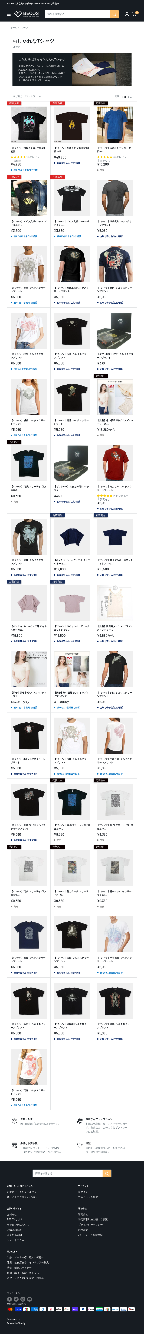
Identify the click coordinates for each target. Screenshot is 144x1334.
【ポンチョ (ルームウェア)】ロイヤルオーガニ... (72, 562)
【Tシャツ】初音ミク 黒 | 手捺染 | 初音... (28, 149)
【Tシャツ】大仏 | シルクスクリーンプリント (71, 959)
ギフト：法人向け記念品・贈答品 (25, 1277)
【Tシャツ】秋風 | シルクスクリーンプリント (28, 356)
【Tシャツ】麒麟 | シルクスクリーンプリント (28, 562)
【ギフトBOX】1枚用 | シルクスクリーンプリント (115, 356)
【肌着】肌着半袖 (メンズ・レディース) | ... (28, 694)
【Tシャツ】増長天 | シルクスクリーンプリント (114, 223)
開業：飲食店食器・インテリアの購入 (28, 1262)
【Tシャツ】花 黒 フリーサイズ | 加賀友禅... (29, 488)
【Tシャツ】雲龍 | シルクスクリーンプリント (28, 289)
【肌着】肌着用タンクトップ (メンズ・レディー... (115, 628)
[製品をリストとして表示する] (130, 96)
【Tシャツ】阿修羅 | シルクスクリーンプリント (71, 1026)
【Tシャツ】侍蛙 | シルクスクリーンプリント (71, 760)
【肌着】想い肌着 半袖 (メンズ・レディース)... (115, 422)
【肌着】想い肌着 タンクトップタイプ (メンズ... (71, 694)
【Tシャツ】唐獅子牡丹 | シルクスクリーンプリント (28, 827)
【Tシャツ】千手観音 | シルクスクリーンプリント (114, 959)
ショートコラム (15, 1240)
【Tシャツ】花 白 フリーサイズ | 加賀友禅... (29, 893)
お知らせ (12, 1214)
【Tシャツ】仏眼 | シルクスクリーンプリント (71, 356)
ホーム (14, 27)
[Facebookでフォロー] (9, 1299)
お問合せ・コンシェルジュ (22, 1191)
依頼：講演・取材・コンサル (23, 1272)
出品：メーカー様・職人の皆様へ (25, 1257)
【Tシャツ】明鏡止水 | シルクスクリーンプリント (71, 289)
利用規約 (83, 1229)
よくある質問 (14, 1234)
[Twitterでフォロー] (16, 1299)
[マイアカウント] (127, 14)
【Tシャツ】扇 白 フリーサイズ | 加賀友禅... (115, 827)
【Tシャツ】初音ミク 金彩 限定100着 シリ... (71, 149)
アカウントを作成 (88, 1197)
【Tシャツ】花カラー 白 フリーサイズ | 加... (71, 893)
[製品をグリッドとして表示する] (124, 96)
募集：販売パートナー (19, 1267)
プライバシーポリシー (90, 1224)
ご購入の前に (14, 1229)
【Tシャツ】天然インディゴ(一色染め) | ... (114, 149)
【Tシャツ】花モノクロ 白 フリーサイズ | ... (114, 893)
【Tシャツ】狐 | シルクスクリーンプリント (28, 760)
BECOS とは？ (14, 1219)
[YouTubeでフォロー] (29, 1299)
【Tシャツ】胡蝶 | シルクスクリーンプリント (28, 422)
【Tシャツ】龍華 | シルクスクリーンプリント (114, 1026)
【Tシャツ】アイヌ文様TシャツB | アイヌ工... (71, 223)
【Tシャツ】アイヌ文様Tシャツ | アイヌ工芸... (29, 223)
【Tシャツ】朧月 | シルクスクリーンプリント (71, 422)
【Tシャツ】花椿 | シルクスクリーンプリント (28, 1092)
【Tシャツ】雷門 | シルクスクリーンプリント (114, 289)
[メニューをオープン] (9, 14)
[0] (134, 14)
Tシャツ (24, 27)
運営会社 (83, 1214)
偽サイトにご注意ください (22, 1197)
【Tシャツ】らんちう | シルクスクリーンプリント (114, 488)
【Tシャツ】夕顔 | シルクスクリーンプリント (114, 694)
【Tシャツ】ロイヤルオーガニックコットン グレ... (72, 628)
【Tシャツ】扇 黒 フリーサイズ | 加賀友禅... (72, 827)
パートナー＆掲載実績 (90, 1234)
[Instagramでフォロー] (22, 1299)
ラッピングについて (18, 1224)
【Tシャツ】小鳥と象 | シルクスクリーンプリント (114, 760)
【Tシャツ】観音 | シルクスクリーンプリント (28, 959)
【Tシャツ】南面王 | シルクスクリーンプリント (28, 1026)
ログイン (83, 1191)
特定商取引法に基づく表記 (93, 1219)
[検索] (114, 14)
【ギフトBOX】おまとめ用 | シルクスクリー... (71, 488)
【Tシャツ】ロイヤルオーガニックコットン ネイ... (115, 562)
